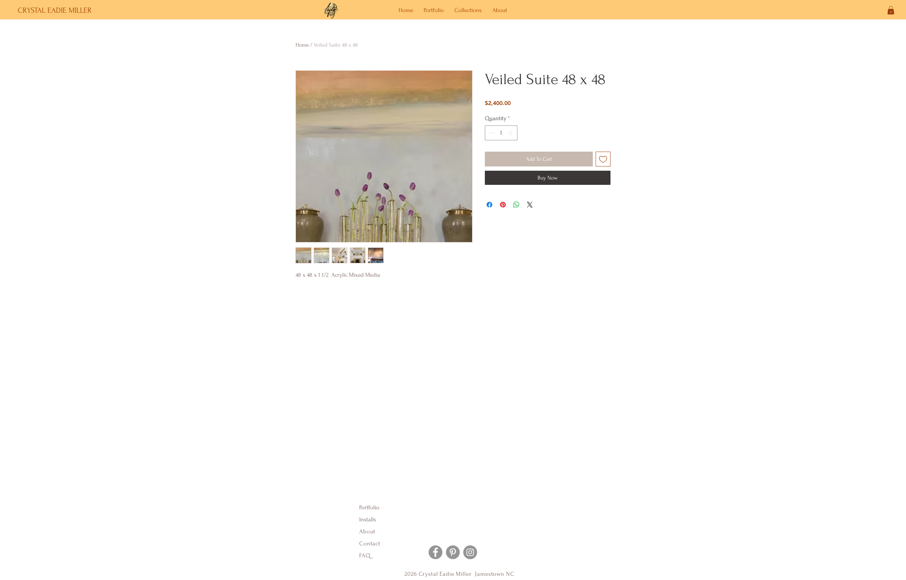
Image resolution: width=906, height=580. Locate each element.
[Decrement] (491, 133)
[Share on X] (530, 204)
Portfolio (369, 507)
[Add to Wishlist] (603, 159)
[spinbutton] (501, 133)
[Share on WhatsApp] (516, 204)
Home (302, 45)
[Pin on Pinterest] (503, 204)
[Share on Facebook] (489, 204)
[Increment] (511, 133)
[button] (890, 10)
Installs (367, 519)
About (368, 531)
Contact (369, 543)
